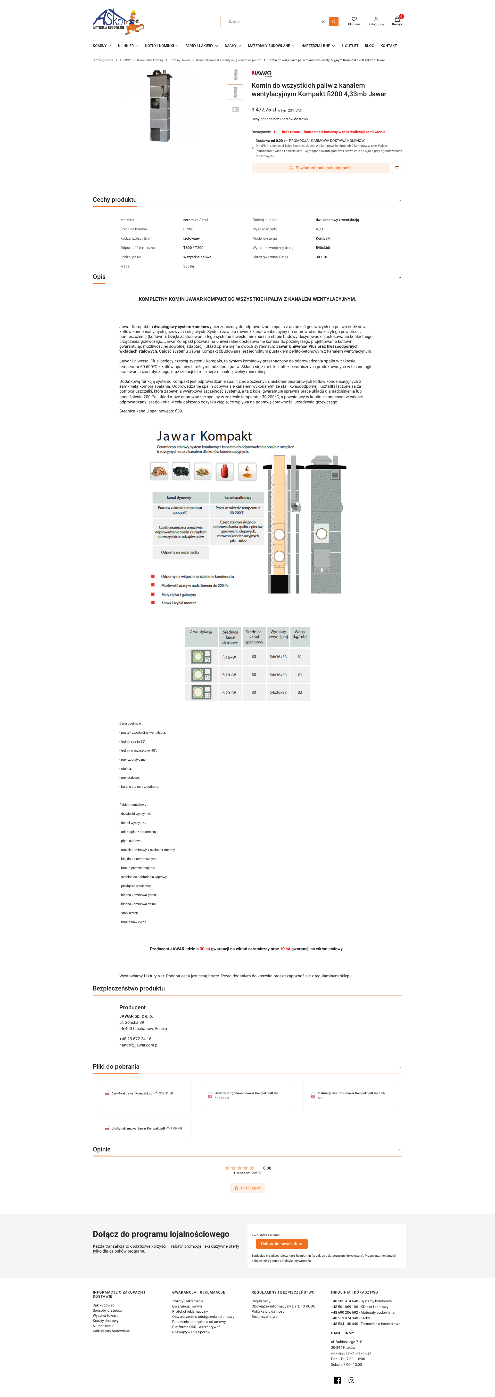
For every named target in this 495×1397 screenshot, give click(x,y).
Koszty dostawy (106, 1321)
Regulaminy (261, 1301)
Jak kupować (103, 1305)
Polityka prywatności (268, 1311)
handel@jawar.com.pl (139, 1045)
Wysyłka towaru (106, 1315)
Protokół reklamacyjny (190, 1311)
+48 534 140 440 (344, 1324)
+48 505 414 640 (344, 1301)
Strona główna (103, 60)
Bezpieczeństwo (265, 1316)
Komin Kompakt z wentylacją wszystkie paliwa (228, 60)
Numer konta (103, 1326)
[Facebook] (337, 1380)
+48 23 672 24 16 (135, 1038)
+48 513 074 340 (344, 1318)
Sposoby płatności (107, 1310)
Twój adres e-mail (265, 1235)
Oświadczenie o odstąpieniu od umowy (203, 1316)
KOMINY (125, 60)
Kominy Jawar (180, 60)
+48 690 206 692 (344, 1312)
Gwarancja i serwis (187, 1306)
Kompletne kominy (150, 60)
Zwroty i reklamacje (187, 1301)
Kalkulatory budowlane (111, 1331)
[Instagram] (351, 1380)
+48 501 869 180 (344, 1307)
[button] (334, 21)
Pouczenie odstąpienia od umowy (199, 1322)
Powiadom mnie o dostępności (324, 167)
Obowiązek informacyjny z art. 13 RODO (284, 1306)
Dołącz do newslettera (281, 1243)
